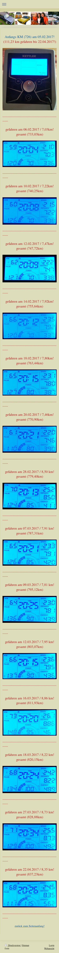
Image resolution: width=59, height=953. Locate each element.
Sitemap (25, 945)
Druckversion (14, 945)
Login (51, 945)
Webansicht (49, 948)
